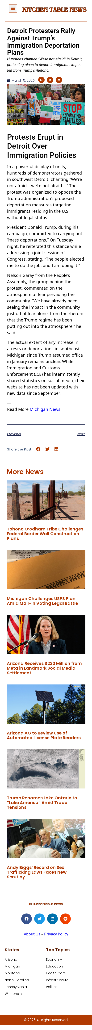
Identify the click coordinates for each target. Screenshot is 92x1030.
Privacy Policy (56, 934)
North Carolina (17, 980)
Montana (12, 973)
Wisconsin (13, 993)
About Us (32, 934)
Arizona (11, 959)
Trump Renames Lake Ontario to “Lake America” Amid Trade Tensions (42, 802)
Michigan (12, 966)
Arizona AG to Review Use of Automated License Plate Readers (44, 735)
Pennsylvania (16, 986)
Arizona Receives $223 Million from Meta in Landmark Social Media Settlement (44, 668)
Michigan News (45, 409)
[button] (13, 8)
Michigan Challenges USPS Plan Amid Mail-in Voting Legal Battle (42, 601)
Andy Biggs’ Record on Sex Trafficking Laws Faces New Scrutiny (37, 872)
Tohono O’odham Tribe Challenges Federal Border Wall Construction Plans (45, 533)
